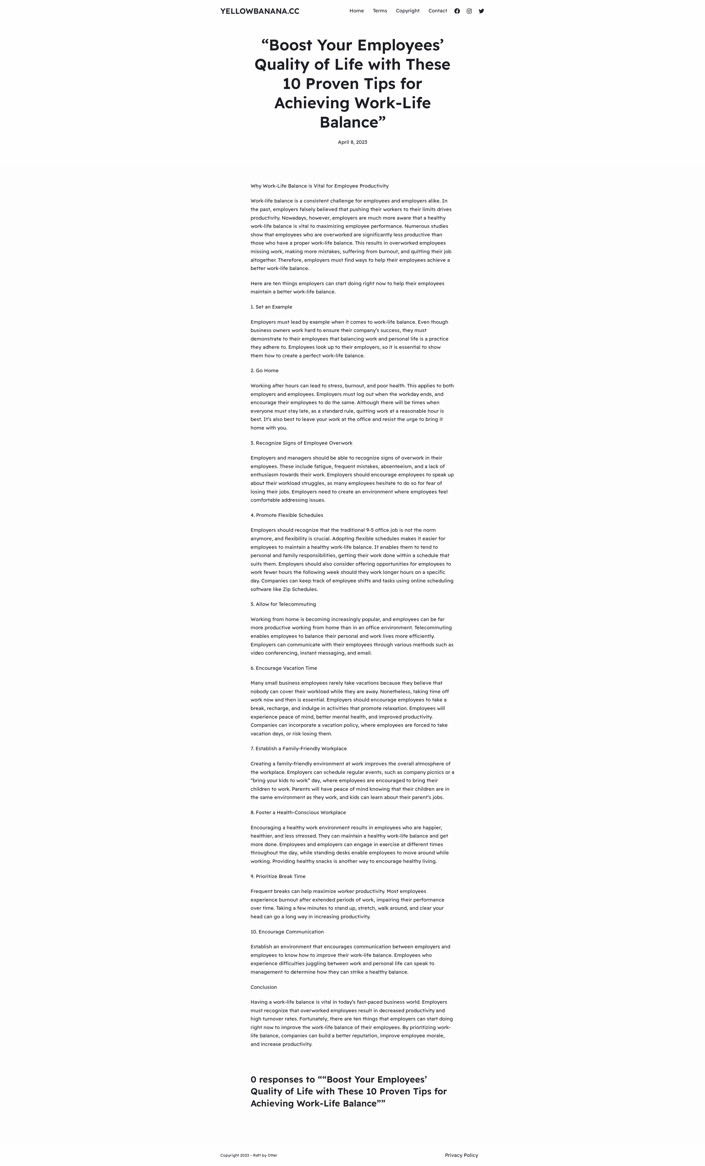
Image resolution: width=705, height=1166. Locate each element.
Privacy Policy (461, 1155)
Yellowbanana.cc (259, 11)
